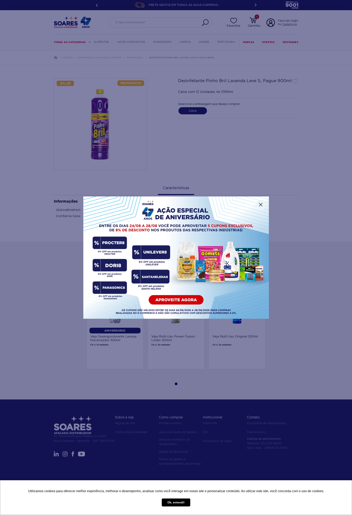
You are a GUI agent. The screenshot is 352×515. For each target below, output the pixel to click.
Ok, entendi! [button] (176, 502)
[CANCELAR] (261, 205)
